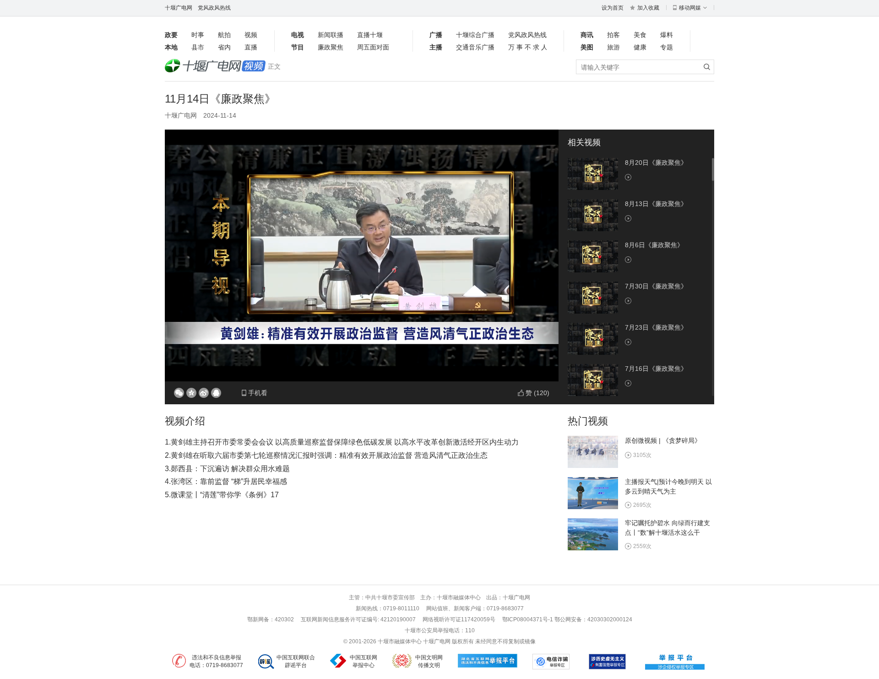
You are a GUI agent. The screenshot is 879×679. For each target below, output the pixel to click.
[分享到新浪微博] (204, 393)
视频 (250, 34)
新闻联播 (330, 34)
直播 (250, 47)
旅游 (613, 47)
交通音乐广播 (475, 47)
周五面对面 (373, 47)
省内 (224, 47)
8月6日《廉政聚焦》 (654, 245)
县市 (197, 47)
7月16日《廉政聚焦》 (656, 368)
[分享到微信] (179, 393)
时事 (197, 34)
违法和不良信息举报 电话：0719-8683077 (216, 661)
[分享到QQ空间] (191, 393)
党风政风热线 (214, 8)
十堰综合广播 (475, 34)
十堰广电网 (178, 8)
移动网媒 (690, 8)
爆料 (666, 34)
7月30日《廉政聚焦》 (656, 286)
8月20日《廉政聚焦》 (656, 162)
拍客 (613, 34)
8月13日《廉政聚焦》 (656, 203)
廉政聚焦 (330, 47)
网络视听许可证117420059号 (459, 619)
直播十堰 (370, 34)
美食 (640, 34)
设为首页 (613, 8)
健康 (640, 47)
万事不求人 (527, 47)
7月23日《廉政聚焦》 (656, 327)
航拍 (224, 34)
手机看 (257, 393)
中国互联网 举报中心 (363, 661)
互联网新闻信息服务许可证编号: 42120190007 (358, 619)
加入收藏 (648, 8)
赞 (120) (537, 393)
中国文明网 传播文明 (429, 661)
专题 (666, 47)
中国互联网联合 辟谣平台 (296, 661)
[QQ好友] (216, 393)
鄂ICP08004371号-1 (528, 619)
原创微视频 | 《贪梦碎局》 (663, 440)
